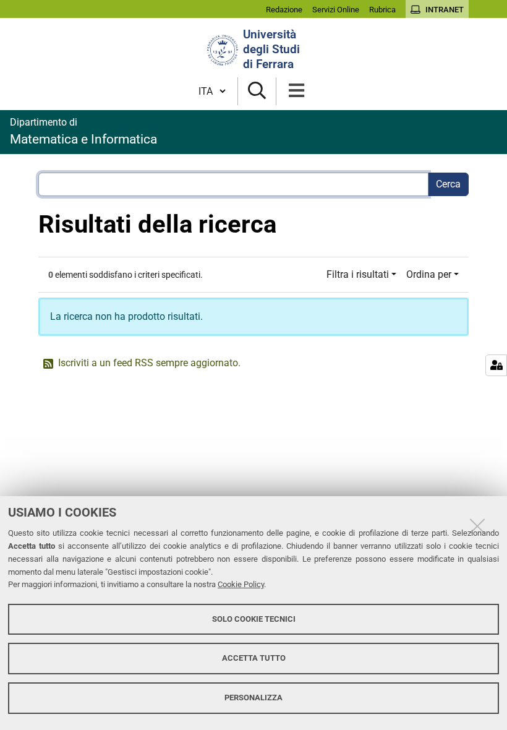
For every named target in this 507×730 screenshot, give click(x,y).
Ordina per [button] (428, 274)
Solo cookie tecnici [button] (254, 619)
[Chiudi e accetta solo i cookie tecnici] (477, 526)
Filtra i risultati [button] (357, 274)
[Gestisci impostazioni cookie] (496, 365)
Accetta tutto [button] (254, 658)
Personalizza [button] (253, 697)
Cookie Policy (241, 584)
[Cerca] (257, 91)
